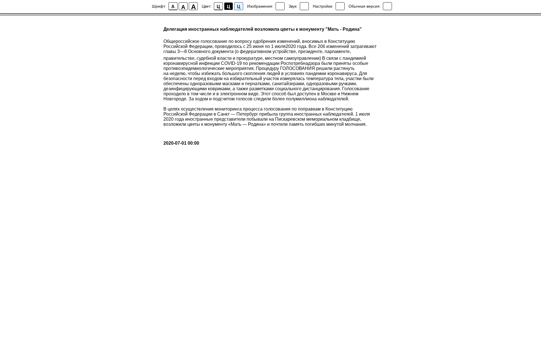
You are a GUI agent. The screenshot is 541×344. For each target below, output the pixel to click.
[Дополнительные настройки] (340, 6)
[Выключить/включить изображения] (280, 6)
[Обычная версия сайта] (387, 6)
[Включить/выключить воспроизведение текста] (304, 6)
